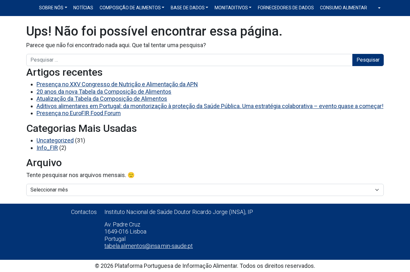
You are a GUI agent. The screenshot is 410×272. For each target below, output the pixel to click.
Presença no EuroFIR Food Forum (79, 113)
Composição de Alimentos (130, 7)
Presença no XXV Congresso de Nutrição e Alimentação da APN (117, 84)
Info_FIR (47, 147)
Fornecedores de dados (286, 7)
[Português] (377, 8)
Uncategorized (55, 140)
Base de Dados (188, 7)
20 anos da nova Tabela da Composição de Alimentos (104, 91)
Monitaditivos (231, 7)
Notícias (83, 7)
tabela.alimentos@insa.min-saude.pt (148, 245)
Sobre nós (51, 7)
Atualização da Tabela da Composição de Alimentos (102, 98)
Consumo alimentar (343, 7)
